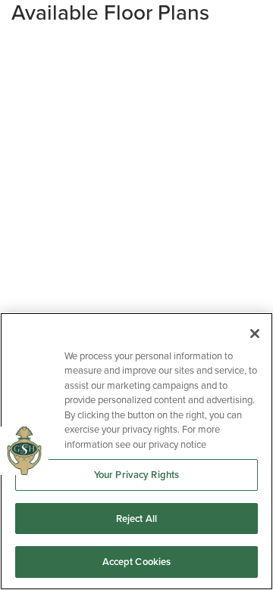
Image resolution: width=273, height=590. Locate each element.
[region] (136, 451)
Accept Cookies (136, 561)
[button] (136, 13)
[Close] (254, 333)
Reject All (136, 518)
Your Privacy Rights (136, 474)
